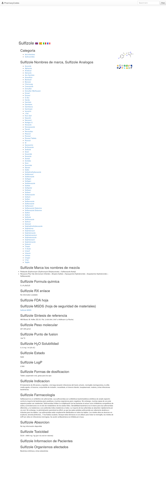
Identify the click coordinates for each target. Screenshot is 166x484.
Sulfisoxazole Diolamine (33, 210)
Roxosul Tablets (30, 138)
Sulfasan (28, 190)
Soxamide (28, 154)
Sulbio (27, 170)
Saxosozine (29, 145)
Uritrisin (27, 255)
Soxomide (28, 165)
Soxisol (27, 158)
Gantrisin (28, 102)
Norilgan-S (28, 122)
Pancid (27, 129)
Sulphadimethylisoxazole (33, 226)
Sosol (27, 152)
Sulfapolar (28, 188)
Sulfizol (27, 215)
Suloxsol (28, 224)
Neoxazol (28, 120)
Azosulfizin (28, 77)
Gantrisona (29, 107)
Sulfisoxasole (29, 203)
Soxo (26, 163)
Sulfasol (27, 192)
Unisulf (27, 251)
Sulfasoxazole (30, 194)
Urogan (27, 258)
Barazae (28, 82)
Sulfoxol (27, 221)
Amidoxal (28, 70)
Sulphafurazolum (31, 235)
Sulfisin (27, 199)
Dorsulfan (28, 88)
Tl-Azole (28, 249)
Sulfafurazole (29, 176)
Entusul (27, 95)
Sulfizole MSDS (25, 310)
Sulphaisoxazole (30, 237)
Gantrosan (28, 109)
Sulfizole (28, 217)
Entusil (27, 93)
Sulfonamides (30, 57)
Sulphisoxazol (30, 240)
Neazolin (28, 118)
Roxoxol (28, 140)
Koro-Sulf (28, 116)
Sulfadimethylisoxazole (33, 172)
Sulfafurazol (29, 174)
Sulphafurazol (30, 230)
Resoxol (28, 134)
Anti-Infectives (30, 54)
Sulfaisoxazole (30, 183)
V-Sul (27, 260)
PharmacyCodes (11, 2)
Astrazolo (28, 73)
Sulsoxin (28, 244)
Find (163, 3)
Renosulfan (29, 131)
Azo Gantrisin (29, 75)
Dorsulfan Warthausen (33, 91)
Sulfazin (27, 197)
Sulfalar (27, 185)
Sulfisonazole (29, 201)
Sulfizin (27, 212)
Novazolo (28, 125)
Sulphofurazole (30, 242)
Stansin (27, 167)
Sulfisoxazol (29, 206)
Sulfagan (28, 179)
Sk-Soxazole (29, 147)
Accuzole (28, 66)
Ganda (27, 100)
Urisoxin (28, 253)
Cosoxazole (29, 86)
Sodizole (28, 149)
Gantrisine (28, 104)
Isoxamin (28, 111)
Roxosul (28, 136)
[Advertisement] (83, 22)
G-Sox (27, 97)
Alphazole (28, 68)
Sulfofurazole (29, 219)
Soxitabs (28, 161)
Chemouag (29, 84)
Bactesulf (28, 79)
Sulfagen (28, 181)
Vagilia (27, 262)
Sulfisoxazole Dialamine (33, 208)
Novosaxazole (30, 127)
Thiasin (27, 246)
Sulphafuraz (29, 228)
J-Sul (26, 113)
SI (25, 143)
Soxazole (28, 156)
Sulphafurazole (30, 233)
